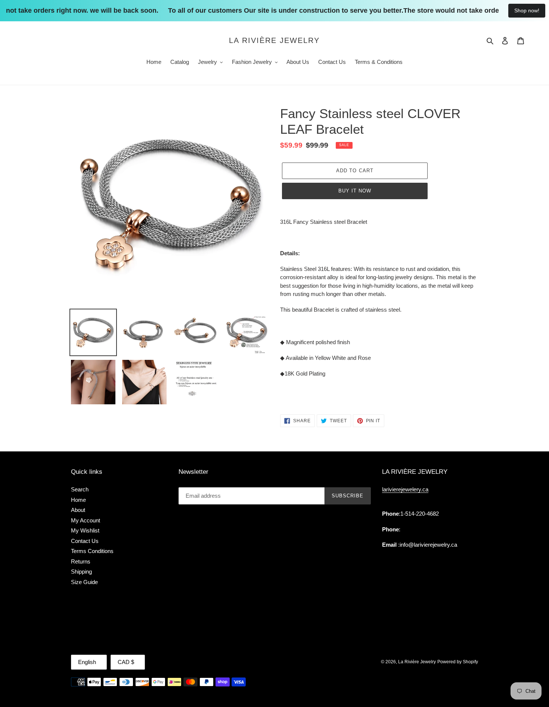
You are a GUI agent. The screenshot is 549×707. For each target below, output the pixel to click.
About (78, 510)
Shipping (81, 571)
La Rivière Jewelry (274, 40)
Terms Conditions (92, 551)
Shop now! (526, 10)
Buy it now (354, 191)
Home (78, 500)
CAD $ (126, 662)
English (87, 662)
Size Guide (84, 582)
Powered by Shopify (457, 661)
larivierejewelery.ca (405, 489)
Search (80, 489)
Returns (80, 561)
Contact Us (85, 541)
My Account (85, 520)
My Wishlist (85, 530)
